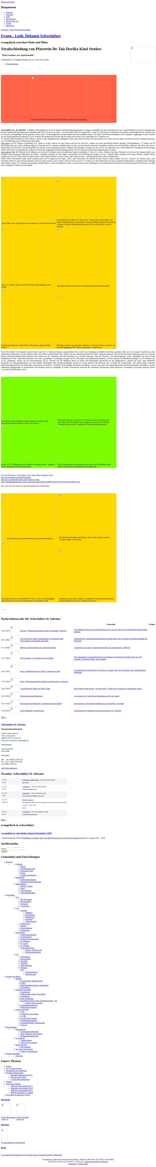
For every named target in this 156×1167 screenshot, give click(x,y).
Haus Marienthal (26, 999)
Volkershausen (31, 921)
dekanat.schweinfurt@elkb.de (96, 1162)
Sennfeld (23, 961)
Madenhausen (30, 974)
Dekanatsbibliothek (27, 893)
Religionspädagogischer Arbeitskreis (34, 985)
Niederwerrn (25, 924)
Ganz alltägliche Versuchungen (32, 711)
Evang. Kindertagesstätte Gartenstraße (47, 1155)
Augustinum (25, 992)
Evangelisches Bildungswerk (31, 981)
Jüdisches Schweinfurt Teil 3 (22, 1090)
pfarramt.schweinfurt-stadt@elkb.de (15, 740)
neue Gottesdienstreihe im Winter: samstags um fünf (40, 671)
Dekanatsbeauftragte (28, 880)
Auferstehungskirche (28, 935)
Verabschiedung (12, 64)
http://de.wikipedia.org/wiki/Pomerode (15, 477)
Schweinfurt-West (27, 948)
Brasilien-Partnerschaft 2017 (22, 1075)
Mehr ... (4, 717)
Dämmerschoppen (27, 800)
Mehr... (3, 820)
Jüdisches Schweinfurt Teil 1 (22, 1086)
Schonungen (25, 957)
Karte (8, 17)
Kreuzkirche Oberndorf (29, 939)
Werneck (23, 968)
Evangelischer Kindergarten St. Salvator (16, 1155)
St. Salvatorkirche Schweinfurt (13, 1143)
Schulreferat (25, 988)
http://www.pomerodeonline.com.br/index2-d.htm (20, 480)
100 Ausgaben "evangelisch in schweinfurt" (37, 658)
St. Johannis (25, 941)
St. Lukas (24, 943)
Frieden (9, 1082)
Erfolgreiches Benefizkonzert (31, 696)
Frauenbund (25, 996)
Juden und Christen (13, 1084)
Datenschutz (83, 1164)
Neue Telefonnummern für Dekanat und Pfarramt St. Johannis (44, 681)
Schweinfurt (20, 932)
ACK (22, 1012)
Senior (22, 873)
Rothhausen (29, 917)
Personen (5, 1099)
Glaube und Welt (22, 1010)
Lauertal (23, 910)
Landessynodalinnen (28, 875)
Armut (8, 1066)
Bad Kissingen (26, 899)
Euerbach (24, 904)
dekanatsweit (21, 1029)
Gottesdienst (26, 786)
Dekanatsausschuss (27, 869)
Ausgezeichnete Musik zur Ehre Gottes (35, 689)
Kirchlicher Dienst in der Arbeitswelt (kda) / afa (38, 1001)
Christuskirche (26, 937)
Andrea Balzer (26, 1040)
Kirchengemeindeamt (28, 1021)
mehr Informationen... (9, 768)
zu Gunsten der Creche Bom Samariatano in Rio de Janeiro (96, 696)
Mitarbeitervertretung (28, 1007)
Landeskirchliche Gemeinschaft (32, 1023)
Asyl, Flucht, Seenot (14, 1068)
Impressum (10, 26)
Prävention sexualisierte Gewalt (18, 1095)
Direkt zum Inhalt (8, 2)
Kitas (3, 1147)
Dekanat (9, 862)
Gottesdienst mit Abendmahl (30, 780)
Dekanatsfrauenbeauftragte (30, 882)
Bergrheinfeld (25, 902)
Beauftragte (20, 877)
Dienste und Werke (13, 976)
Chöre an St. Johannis (28, 1043)
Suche (3, 849)
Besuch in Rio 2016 (18, 1077)
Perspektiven (11, 19)
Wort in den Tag (12, 21)
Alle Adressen (25, 891)
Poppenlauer (30, 915)
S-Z (17, 954)
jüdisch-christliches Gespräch (22, 1093)
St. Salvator (24, 946)
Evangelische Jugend (28, 1018)
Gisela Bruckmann (8, 1117)
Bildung (19, 979)
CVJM (23, 1016)
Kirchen (5, 1124)
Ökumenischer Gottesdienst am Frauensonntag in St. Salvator (97, 711)
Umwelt (23, 1025)
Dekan (23, 866)
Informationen (21, 884)
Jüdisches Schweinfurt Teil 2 (22, 1088)
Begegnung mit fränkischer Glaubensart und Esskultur (41, 704)
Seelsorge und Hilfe (23, 990)
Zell (22, 970)
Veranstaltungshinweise (29, 1032)
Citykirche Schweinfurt (29, 1014)
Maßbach (29, 913)
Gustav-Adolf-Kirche (33, 950)
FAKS (22, 983)
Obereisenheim (26, 928)
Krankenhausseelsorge (29, 1005)
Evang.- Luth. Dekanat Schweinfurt (31, 36)
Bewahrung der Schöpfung (16, 1071)
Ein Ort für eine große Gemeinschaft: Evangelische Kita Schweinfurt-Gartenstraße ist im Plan (41, 640)
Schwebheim (25, 959)
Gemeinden (10, 895)
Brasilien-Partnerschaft (14, 1073)
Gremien (19, 864)
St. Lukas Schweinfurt (24, 1049)
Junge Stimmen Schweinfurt (31, 1034)
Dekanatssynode (26, 871)
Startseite (9, 12)
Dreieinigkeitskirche (33, 952)
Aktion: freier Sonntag (34, 1003)
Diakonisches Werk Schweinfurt (32, 994)
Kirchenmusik (11, 1027)
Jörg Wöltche (25, 1047)
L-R (17, 908)
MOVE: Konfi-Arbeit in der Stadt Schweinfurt (38, 648)
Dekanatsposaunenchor (29, 1036)
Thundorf (29, 919)
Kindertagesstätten (13, 1054)
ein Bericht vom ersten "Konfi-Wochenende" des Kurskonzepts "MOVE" (102, 648)
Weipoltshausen (31, 972)
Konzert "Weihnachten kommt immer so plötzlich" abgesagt (43, 631)
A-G (17, 897)
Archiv (8, 23)
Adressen (9, 15)
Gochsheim (24, 906)
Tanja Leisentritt (22, 1117)
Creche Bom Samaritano (20, 1079)
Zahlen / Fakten (26, 886)
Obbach (23, 926)
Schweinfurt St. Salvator (13, 724)
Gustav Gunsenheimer (29, 1051)
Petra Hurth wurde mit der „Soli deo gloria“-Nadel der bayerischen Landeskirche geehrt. (108, 689)
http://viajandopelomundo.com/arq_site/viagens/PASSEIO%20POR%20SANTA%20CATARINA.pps (40, 482)
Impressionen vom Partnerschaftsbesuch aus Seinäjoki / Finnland (99, 704)
